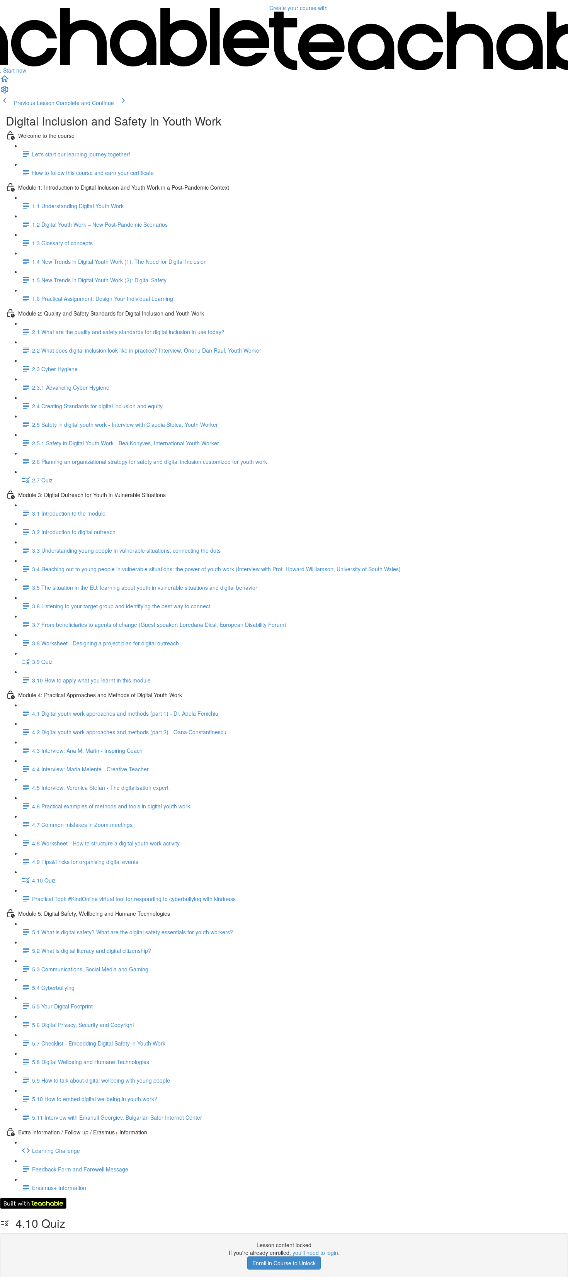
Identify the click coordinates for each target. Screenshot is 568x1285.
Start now (14, 70)
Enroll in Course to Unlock (284, 1263)
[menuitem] (4, 92)
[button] (4, 81)
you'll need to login (315, 1252)
